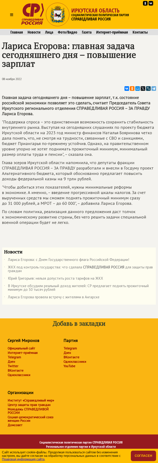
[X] (143, 88)
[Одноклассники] (132, 88)
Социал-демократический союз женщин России (30, 418)
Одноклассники (19, 375)
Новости (34, 32)
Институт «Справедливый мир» (31, 400)
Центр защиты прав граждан (29, 404)
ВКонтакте (16, 370)
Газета (87, 32)
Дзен (11, 361)
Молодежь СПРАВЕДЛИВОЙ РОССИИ (28, 410)
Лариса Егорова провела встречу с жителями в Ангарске (51, 297)
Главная (16, 32)
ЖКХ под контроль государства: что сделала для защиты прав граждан (78, 269)
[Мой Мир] (137, 88)
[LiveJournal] (148, 88)
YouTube (69, 366)
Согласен (143, 455)
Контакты (140, 32)
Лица (49, 32)
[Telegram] (153, 88)
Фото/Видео (67, 32)
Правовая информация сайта (23, 459)
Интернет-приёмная (112, 32)
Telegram (14, 357)
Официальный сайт (21, 348)
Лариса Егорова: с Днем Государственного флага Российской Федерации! (66, 260)
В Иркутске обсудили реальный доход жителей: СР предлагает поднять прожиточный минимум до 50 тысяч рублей (76, 288)
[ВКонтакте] (126, 88)
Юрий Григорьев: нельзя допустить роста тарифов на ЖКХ (53, 279)
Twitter (13, 366)
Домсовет (15, 425)
